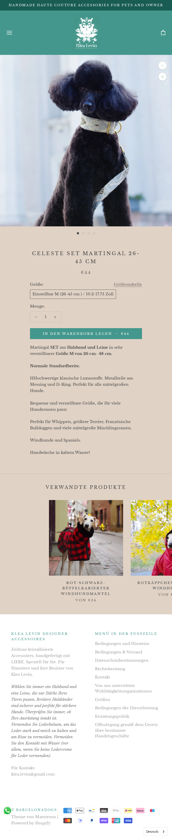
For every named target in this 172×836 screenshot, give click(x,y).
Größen (102, 699)
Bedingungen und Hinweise (122, 643)
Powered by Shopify (31, 823)
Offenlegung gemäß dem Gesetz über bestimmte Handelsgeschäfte (126, 730)
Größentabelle (128, 284)
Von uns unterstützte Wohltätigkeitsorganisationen (123, 688)
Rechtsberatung (110, 669)
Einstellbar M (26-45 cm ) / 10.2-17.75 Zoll (73, 294)
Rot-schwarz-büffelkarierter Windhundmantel (86, 588)
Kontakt (102, 677)
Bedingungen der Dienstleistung (126, 708)
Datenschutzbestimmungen (121, 660)
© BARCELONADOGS (34, 810)
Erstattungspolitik (112, 716)
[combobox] (156, 831)
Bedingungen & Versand (118, 652)
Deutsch (152, 832)
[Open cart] (163, 32)
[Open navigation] (9, 33)
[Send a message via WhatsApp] (7, 810)
